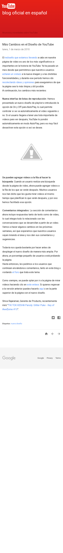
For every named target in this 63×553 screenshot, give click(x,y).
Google (41, 358)
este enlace (33, 284)
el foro (15, 272)
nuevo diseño (16, 324)
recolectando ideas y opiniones (18, 82)
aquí (41, 288)
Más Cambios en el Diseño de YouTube (28, 44)
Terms (58, 358)
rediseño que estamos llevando (21, 57)
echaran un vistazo (11, 74)
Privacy (50, 358)
